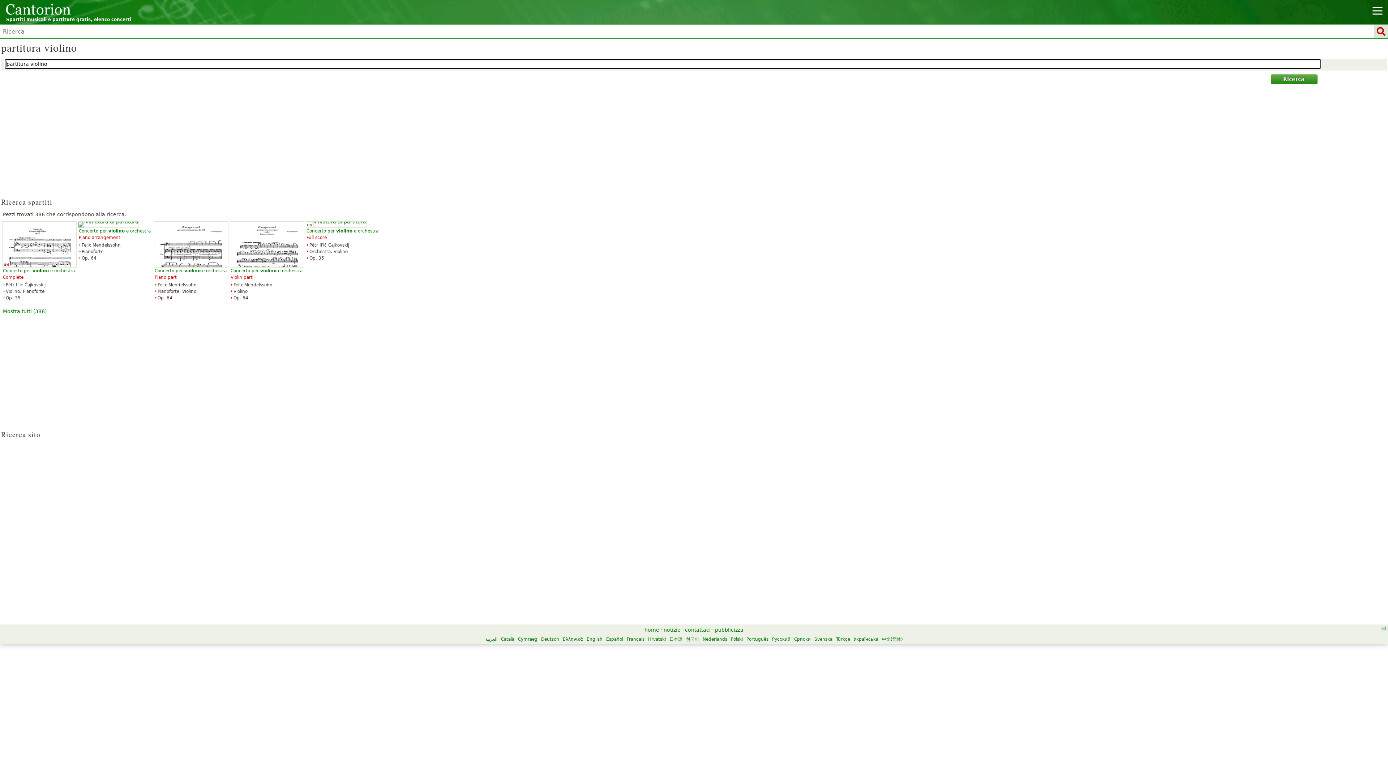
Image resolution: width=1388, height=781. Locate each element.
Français (635, 639)
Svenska (823, 639)
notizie (672, 630)
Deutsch (550, 639)
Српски (802, 639)
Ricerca (1293, 79)
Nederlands (715, 639)
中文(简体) (892, 639)
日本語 (675, 639)
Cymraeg (527, 639)
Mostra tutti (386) (25, 311)
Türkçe (843, 639)
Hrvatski (657, 639)
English (595, 639)
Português (757, 639)
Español (614, 639)
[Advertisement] (694, 144)
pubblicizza (729, 630)
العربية (491, 639)
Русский (781, 639)
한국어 (692, 639)
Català (507, 639)
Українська (866, 639)
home (651, 630)
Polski (737, 639)
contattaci (698, 630)
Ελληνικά (573, 639)
